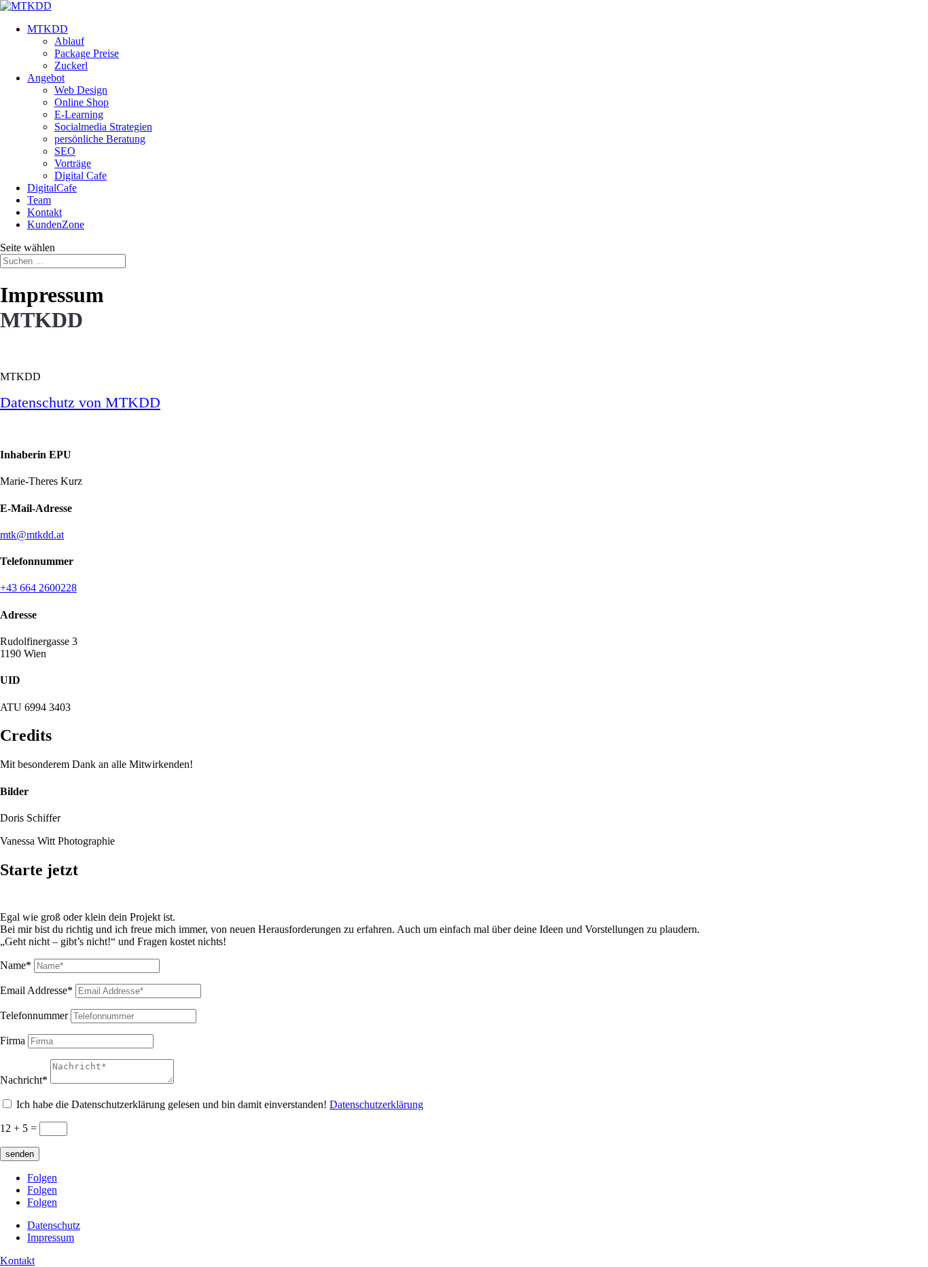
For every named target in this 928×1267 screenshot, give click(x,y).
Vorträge (72, 163)
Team (39, 200)
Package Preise (86, 53)
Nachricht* (24, 1080)
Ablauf (69, 41)
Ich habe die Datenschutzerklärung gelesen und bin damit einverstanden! (219, 1104)
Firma (12, 1040)
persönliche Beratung (99, 139)
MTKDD (47, 29)
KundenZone (55, 224)
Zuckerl (71, 65)
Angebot (46, 78)
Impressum (50, 1237)
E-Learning (78, 114)
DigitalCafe (52, 188)
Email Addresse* (36, 990)
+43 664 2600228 (38, 587)
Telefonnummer (34, 1015)
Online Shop (81, 102)
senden (19, 1154)
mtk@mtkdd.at (32, 534)
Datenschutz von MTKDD (80, 402)
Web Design (80, 90)
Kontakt (44, 212)
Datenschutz (53, 1225)
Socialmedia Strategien (103, 126)
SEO (64, 151)
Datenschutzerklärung (376, 1104)
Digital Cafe (80, 175)
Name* (15, 965)
